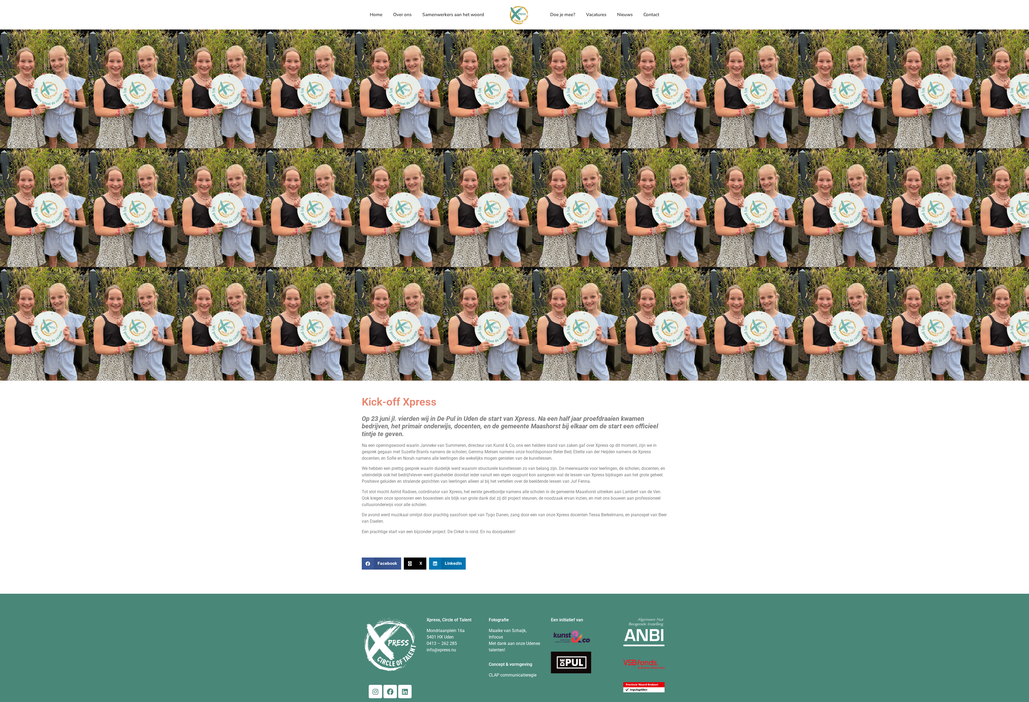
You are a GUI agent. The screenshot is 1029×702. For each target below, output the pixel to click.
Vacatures (596, 15)
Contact (651, 15)
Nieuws (625, 15)
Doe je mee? (562, 15)
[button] (381, 564)
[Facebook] (390, 691)
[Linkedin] (405, 691)
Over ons (402, 15)
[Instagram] (375, 691)
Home (376, 15)
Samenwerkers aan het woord (453, 15)
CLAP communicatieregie (512, 675)
